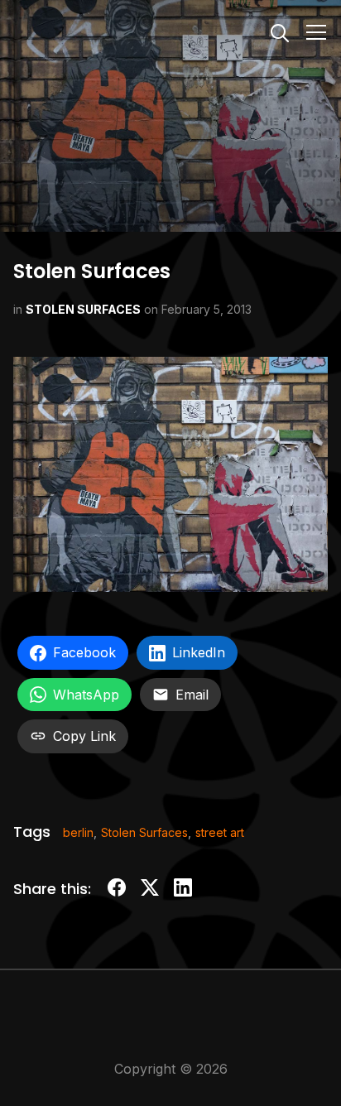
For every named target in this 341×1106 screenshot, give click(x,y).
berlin (78, 832)
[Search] (279, 31)
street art (219, 832)
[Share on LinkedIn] (183, 890)
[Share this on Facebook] (117, 890)
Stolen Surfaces (144, 832)
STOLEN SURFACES (83, 309)
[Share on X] (150, 890)
